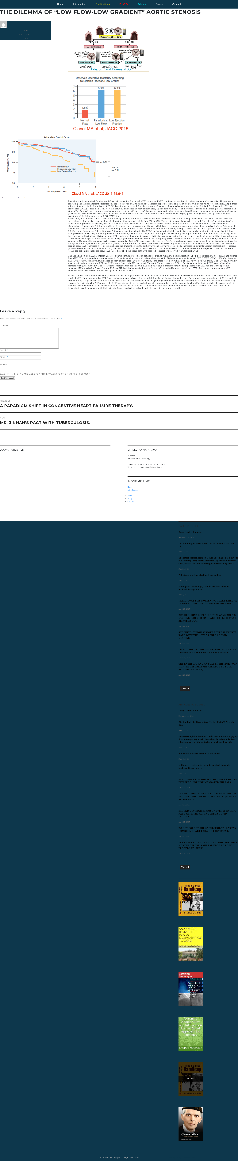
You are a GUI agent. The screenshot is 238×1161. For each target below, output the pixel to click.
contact (176, 4)
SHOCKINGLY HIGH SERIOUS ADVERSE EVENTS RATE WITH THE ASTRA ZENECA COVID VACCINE (207, 635)
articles (142, 4)
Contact (131, 501)
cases (159, 4)
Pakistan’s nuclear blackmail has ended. (199, 575)
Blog (25, 38)
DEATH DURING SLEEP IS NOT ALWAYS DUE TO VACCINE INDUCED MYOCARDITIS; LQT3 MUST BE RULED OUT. (207, 618)
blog (123, 4)
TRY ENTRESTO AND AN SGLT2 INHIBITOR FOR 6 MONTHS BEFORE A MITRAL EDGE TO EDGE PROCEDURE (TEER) (208, 667)
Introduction (79, 4)
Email (4, 357)
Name (4, 350)
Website (4, 364)
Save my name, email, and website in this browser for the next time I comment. (45, 374)
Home (60, 4)
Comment (5, 325)
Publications (103, 4)
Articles (131, 496)
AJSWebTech (189, 1157)
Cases (130, 493)
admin (25, 30)
